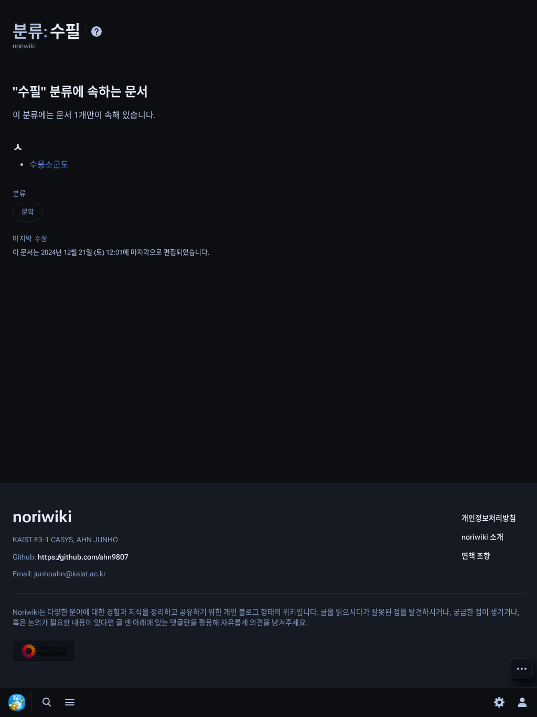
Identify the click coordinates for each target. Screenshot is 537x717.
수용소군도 (49, 165)
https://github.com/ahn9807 (83, 556)
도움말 (96, 31)
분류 (19, 193)
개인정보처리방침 (488, 518)
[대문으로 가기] (16, 702)
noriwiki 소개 (482, 537)
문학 (28, 212)
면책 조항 (475, 556)
